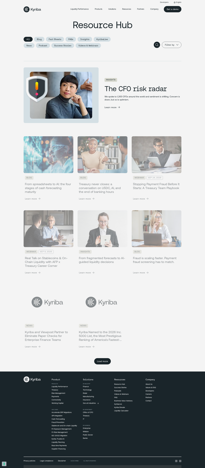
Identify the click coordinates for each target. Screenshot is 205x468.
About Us (149, 384)
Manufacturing (88, 397)
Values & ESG (151, 388)
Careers (149, 394)
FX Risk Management (60, 432)
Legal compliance (46, 461)
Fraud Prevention (58, 422)
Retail (85, 393)
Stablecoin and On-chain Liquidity (64, 426)
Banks (85, 438)
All (28, 39)
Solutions (112, 9)
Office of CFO (88, 412)
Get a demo (173, 9)
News (29, 45)
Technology (87, 390)
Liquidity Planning (58, 442)
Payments (55, 397)
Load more (102, 361)
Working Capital (57, 403)
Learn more (110, 107)
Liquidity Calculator (121, 411)
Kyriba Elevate (119, 407)
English (178, 2)
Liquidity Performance (79, 9)
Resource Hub (119, 384)
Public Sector (88, 435)
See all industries (89, 403)
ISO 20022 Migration (59, 436)
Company (154, 9)
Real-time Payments (59, 446)
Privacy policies (29, 461)
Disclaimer (62, 461)
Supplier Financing (58, 449)
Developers (164, 2)
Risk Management (58, 393)
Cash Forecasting (58, 419)
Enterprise (87, 428)
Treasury (55, 390)
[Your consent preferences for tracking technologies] (4, 464)
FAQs (70, 39)
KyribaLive (102, 39)
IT (83, 419)
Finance (86, 387)
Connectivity (56, 400)
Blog (39, 39)
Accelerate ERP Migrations (62, 412)
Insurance (86, 400)
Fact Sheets (55, 39)
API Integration (57, 416)
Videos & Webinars (88, 45)
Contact (148, 401)
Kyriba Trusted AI (58, 439)
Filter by (169, 45)
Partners (140, 9)
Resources (126, 9)
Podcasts (117, 391)
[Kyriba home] (32, 9)
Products (98, 9)
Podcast (43, 45)
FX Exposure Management (61, 429)
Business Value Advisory (123, 401)
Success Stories (62, 45)
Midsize (86, 432)
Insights (84, 39)
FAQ (115, 398)
